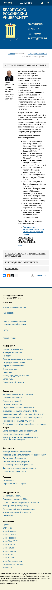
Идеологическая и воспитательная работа (22, 418)
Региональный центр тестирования (19, 509)
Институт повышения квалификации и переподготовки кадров (20, 438)
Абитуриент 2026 (11, 492)
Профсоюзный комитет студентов (18, 421)
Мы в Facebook (9, 538)
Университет (9, 346)
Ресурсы (7, 477)
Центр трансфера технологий (16, 434)
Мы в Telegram (9, 531)
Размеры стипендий (12, 401)
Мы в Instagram (10, 551)
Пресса (6, 525)
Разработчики (9, 338)
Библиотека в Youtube (13, 564)
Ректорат (7, 356)
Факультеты (8, 448)
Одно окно (7, 372)
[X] (12, 275)
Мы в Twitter (8, 558)
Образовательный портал (14, 484)
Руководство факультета (22, 262)
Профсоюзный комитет (13, 382)
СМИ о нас (7, 528)
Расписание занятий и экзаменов (18, 394)
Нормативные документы (14, 366)
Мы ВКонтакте (9, 535)
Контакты (11, 268)
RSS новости (8, 313)
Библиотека (8, 480)
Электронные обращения (14, 324)
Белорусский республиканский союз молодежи (24, 424)
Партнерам (34, 33)
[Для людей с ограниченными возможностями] (48, 3)
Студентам (8, 391)
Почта (5, 330)
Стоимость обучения (12, 404)
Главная (11, 54)
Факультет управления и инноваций (19, 468)
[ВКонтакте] (4, 275)
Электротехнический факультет (17, 451)
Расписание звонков (12, 398)
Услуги (6, 427)
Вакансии (7, 568)
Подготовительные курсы (14, 471)
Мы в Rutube (8, 548)
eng (10, 2)
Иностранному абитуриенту (15, 506)
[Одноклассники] (8, 275)
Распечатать (42, 276)
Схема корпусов (10, 369)
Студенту (33, 29)
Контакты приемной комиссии (17, 512)
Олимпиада (8, 516)
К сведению (8, 521)
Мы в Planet (10, 541)
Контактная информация (14, 307)
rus (5, 2)
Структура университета (37, 54)
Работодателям (37, 38)
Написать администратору (15, 321)
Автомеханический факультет (16, 461)
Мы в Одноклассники (12, 561)
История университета (13, 349)
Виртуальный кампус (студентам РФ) (20, 411)
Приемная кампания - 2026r (15, 499)
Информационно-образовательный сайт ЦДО (23, 414)
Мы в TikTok (8, 554)
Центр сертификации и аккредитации (20, 431)
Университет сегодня (12, 352)
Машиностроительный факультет (18, 465)
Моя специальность (12, 496)
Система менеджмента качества (17, 359)
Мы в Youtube (9, 544)
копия (20, 246)
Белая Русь (8, 379)
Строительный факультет (14, 458)
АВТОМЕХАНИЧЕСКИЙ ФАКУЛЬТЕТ (25, 65)
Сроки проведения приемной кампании (21, 502)
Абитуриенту (35, 24)
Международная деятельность (17, 376)
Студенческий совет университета (18, 408)
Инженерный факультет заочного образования (24, 455)
